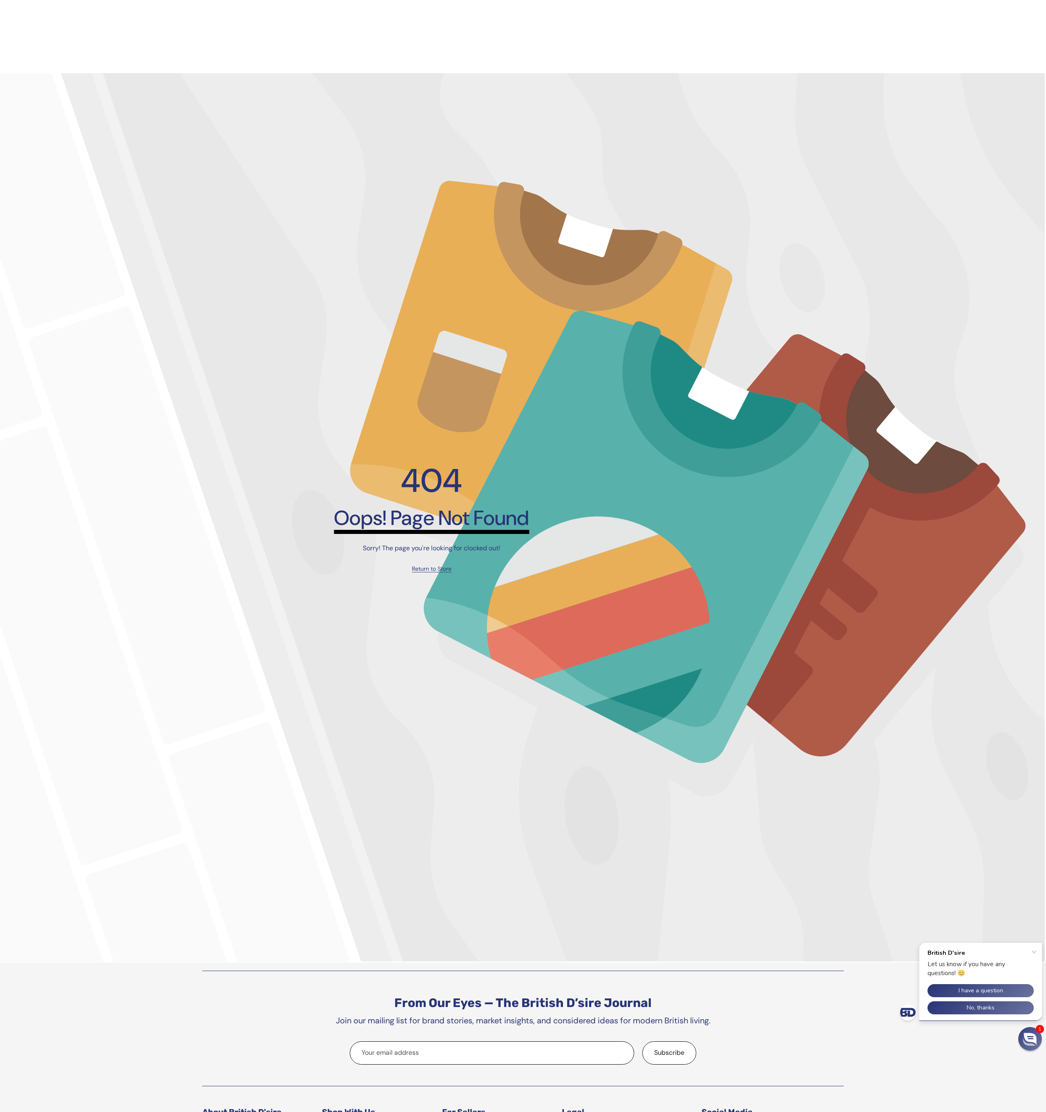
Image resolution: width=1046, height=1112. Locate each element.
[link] (431, 569)
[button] (1030, 1039)
